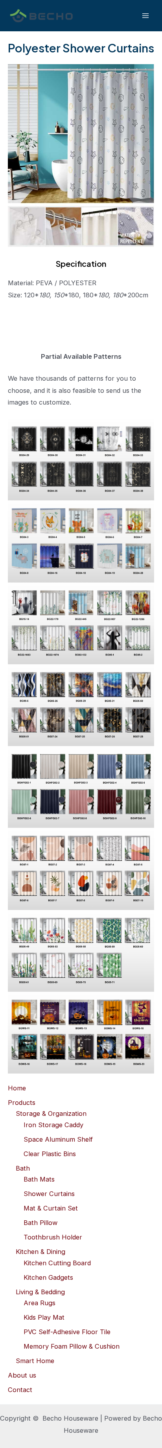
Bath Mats (39, 1179)
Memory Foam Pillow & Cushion (72, 1346)
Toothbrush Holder (53, 1237)
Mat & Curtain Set (51, 1208)
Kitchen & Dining (40, 1252)
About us (22, 1375)
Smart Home (35, 1361)
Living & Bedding (40, 1292)
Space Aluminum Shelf (58, 1139)
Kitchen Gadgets (48, 1277)
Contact (20, 1390)
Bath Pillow (40, 1223)
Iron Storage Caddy (53, 1125)
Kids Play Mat (44, 1317)
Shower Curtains (49, 1194)
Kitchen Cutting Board (57, 1263)
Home (17, 1088)
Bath (23, 1168)
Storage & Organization (51, 1113)
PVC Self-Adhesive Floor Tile (67, 1332)
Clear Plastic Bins (50, 1154)
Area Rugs (39, 1303)
